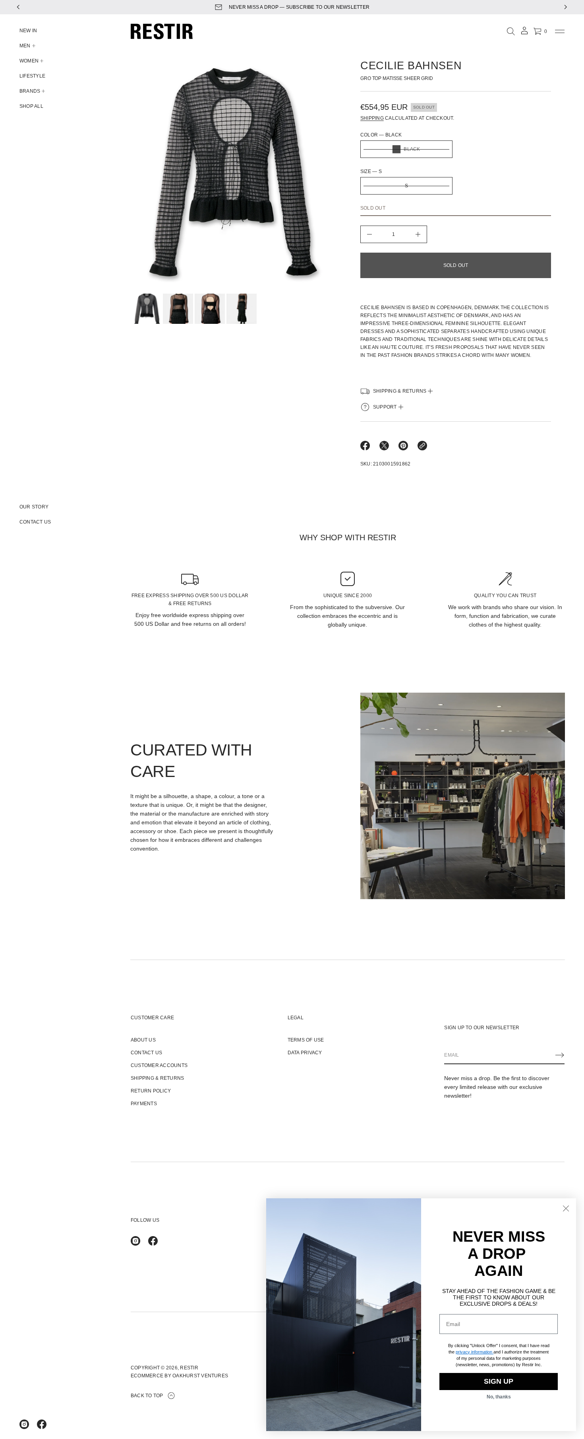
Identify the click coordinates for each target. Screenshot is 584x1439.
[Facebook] (41, 1424)
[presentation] (232, 174)
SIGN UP (498, 1381)
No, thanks (499, 1397)
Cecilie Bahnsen (411, 66)
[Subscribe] (560, 1055)
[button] (511, 31)
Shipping (372, 118)
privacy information (474, 1351)
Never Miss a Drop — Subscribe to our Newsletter (299, 7)
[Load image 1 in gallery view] (146, 309)
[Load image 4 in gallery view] (241, 309)
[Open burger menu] (560, 31)
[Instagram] (24, 1424)
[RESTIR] (162, 31)
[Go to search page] (511, 31)
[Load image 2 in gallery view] (178, 309)
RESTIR (189, 1368)
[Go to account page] (524, 33)
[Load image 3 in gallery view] (210, 309)
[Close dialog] (566, 1208)
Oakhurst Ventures (200, 1376)
